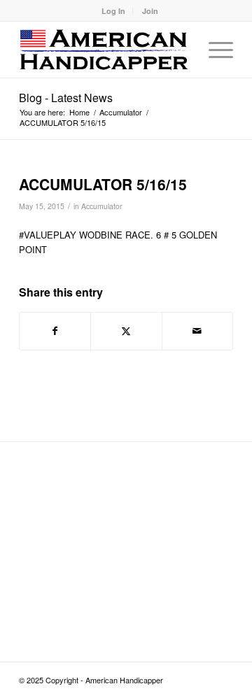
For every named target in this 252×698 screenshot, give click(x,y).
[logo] (104, 50)
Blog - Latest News (66, 98)
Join (150, 11)
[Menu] (214, 50)
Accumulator (101, 206)
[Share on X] (126, 331)
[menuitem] (113, 11)
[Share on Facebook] (55, 331)
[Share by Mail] (197, 331)
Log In (113, 11)
